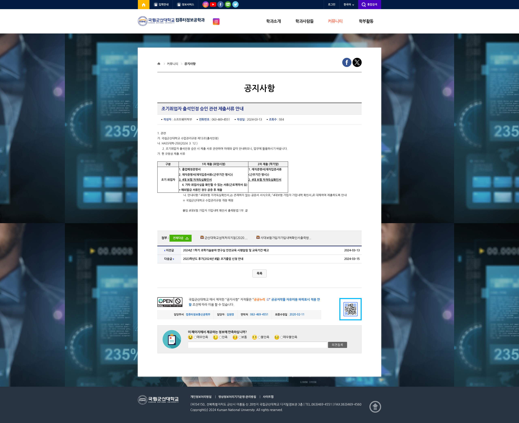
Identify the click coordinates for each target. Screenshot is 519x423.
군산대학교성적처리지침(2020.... (226, 237)
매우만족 (202, 337)
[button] (259, 273)
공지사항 (190, 63)
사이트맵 (268, 396)
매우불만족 (290, 337)
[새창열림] (144, 4)
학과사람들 (304, 21)
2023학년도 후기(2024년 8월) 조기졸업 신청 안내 (213, 258)
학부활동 (366, 21)
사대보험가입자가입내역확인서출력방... (286, 237)
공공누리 (259, 299)
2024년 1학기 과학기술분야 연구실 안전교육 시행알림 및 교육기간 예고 (226, 250)
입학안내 (163, 4)
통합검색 (372, 4)
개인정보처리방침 (200, 396)
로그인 (331, 4)
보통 (244, 337)
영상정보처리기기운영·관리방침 (237, 396)
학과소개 (273, 21)
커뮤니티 (335, 21)
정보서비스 (188, 4)
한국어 (347, 4)
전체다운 (178, 238)
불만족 (265, 337)
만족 (224, 337)
